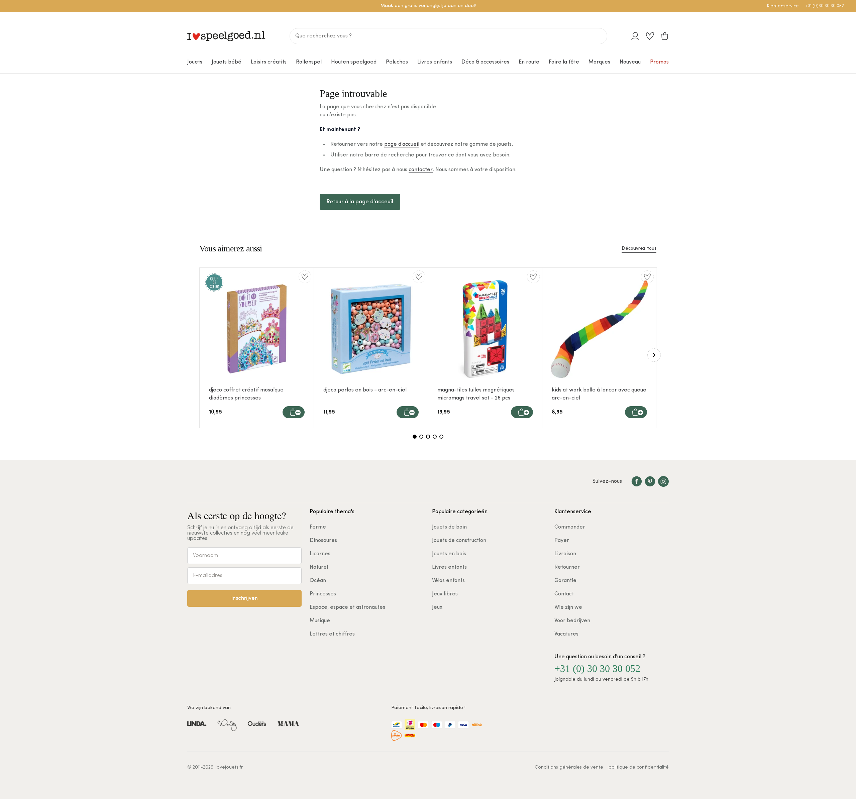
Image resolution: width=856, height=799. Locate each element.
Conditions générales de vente (569, 767)
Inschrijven (244, 598)
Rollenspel (309, 62)
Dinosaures (323, 540)
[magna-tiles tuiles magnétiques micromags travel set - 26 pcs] (485, 329)
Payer (561, 540)
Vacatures (566, 634)
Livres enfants (434, 62)
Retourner (567, 567)
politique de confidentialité (639, 767)
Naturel (319, 567)
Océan (318, 580)
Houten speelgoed (354, 62)
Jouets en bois (449, 554)
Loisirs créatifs (269, 62)
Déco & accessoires (485, 62)
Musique (320, 620)
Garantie (565, 580)
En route (529, 62)
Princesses (323, 594)
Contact (564, 594)
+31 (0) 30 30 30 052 (597, 668)
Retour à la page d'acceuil (360, 202)
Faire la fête (564, 62)
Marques (599, 62)
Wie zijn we (568, 607)
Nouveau (630, 62)
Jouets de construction (459, 540)
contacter (421, 170)
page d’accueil (401, 144)
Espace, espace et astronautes (347, 607)
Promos (659, 62)
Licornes (320, 554)
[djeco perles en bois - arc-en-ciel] (371, 329)
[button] (294, 412)
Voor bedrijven (572, 620)
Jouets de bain (449, 527)
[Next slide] (654, 355)
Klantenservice (783, 6)
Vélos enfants (448, 580)
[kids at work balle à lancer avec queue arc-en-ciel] (599, 329)
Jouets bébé (226, 62)
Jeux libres (445, 594)
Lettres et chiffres (332, 634)
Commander (569, 527)
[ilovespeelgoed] (226, 36)
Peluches (397, 62)
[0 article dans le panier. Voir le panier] (665, 36)
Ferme (318, 527)
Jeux (437, 607)
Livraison (565, 554)
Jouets (194, 62)
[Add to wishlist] (305, 276)
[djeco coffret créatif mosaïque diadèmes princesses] (257, 329)
